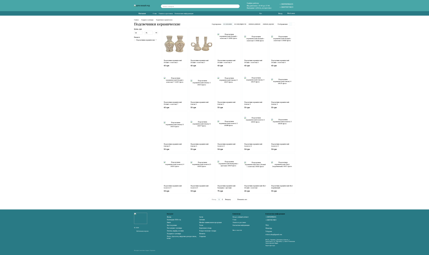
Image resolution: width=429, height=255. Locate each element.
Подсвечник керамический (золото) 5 (199, 187)
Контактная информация (184, 13)
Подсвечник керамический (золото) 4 (173, 187)
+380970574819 (286, 7)
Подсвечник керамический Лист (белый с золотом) (255, 187)
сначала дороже (268, 24)
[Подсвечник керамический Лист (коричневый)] (282, 169)
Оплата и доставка (166, 13)
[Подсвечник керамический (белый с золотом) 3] (201, 44)
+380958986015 (286, 4)
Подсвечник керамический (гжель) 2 (226, 103)
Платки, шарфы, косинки (175, 231)
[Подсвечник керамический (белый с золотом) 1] (175, 44)
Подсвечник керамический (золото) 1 (226, 145)
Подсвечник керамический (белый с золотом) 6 (280, 61)
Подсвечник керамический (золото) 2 (253, 145)
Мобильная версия (142, 231)
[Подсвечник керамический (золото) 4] (175, 169)
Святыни (202, 219)
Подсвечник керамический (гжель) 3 (253, 103)
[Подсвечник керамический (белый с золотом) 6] (282, 44)
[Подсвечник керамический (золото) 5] (201, 169)
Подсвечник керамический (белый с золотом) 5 (253, 61)
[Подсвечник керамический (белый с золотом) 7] (175, 85)
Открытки (202, 236)
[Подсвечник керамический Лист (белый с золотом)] (255, 169)
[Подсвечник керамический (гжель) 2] (228, 85)
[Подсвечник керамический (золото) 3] (282, 127)
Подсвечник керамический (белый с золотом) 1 (173, 61)
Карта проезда (270, 245)
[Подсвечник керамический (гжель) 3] (255, 85)
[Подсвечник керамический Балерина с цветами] (228, 169)
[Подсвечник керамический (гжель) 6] (201, 127)
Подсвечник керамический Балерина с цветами (226, 187)
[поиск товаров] (238, 6)
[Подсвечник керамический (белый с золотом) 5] (255, 44)
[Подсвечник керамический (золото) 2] (255, 127)
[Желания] (272, 13)
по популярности (240, 24)
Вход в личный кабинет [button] (241, 217)
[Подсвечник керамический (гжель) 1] (201, 85)
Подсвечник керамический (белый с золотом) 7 (173, 103)
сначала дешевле (254, 24)
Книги (169, 222)
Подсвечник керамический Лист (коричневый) (282, 187)
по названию (227, 24)
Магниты (202, 233)
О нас (155, 13)
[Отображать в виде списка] (293, 24)
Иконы (169, 217)
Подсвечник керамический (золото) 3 (280, 145)
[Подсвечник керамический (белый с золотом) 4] (228, 44)
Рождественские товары (207, 231)
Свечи (201, 217)
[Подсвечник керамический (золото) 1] (228, 127)
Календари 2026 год (174, 219)
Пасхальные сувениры (174, 228)
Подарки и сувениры (174, 233)
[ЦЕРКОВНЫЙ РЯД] (140, 218)
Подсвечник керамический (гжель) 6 (199, 145)
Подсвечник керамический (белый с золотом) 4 (226, 61)
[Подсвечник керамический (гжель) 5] (175, 127)
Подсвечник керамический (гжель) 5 (173, 145)
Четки (201, 225)
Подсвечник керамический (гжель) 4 (280, 103)
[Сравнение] (267, 13)
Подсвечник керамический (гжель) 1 (199, 103)
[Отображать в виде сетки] (290, 24)
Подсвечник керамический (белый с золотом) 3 (199, 61)
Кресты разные (172, 225)
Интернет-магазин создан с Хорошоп (144, 250)
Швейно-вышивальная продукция (210, 222)
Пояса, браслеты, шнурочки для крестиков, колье (182, 237)
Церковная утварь (205, 228)
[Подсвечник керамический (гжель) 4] (282, 85)
